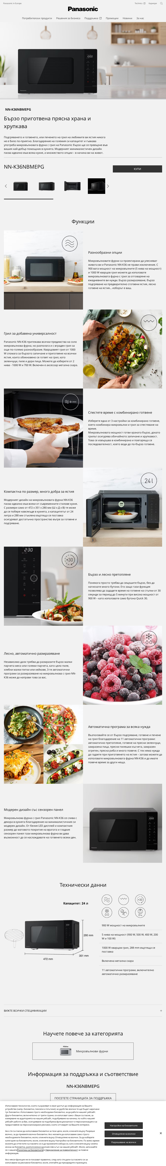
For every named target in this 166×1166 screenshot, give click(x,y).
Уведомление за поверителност (61, 1150)
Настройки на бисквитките (123, 1125)
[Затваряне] (160, 1133)
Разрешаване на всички (123, 1142)
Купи (137, 169)
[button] (20, 186)
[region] (83, 1133)
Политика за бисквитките (30, 1150)
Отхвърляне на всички (124, 1133)
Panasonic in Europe (12, 3)
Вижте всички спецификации (25, 1010)
